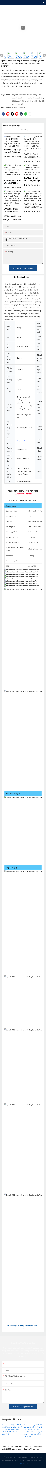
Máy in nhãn (21, 441)
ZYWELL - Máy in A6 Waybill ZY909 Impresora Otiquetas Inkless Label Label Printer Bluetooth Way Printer (12, 181)
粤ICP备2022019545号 (35, 1460)
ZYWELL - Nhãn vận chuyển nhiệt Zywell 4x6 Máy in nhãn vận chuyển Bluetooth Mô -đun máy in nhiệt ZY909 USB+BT (33, 205)
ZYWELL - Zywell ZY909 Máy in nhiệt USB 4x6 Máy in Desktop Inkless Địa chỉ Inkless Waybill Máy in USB (32, 179)
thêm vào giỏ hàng (13, 157)
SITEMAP (24, 1464)
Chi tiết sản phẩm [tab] (21, 277)
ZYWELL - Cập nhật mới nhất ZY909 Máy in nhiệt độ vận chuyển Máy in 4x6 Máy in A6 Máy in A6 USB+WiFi (12, 151)
